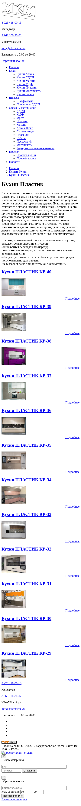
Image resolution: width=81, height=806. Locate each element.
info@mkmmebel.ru (13, 48)
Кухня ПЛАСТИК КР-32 (26, 549)
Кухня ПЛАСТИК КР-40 (26, 271)
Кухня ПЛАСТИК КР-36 (26, 410)
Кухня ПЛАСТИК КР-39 (26, 306)
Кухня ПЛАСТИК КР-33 (26, 514)
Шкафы (14, 97)
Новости (14, 161)
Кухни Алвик (25, 74)
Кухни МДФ (25, 84)
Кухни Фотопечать (29, 90)
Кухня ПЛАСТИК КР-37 (26, 375)
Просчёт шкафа (26, 158)
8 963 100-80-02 (11, 35)
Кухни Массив (26, 80)
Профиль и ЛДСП (28, 104)
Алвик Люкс (25, 128)
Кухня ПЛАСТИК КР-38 (26, 341)
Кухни (13, 70)
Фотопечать (24, 144)
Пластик (22, 121)
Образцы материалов (22, 107)
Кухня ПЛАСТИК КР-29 (26, 653)
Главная (14, 67)
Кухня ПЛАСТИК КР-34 (26, 479)
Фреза (20, 117)
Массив (21, 124)
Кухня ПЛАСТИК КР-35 (26, 445)
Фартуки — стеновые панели (35, 148)
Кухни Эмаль (25, 94)
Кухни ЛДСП (25, 77)
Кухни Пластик (27, 87)
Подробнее (72, 298)
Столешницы (25, 131)
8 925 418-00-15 (11, 22)
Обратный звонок (13, 60)
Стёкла (21, 138)
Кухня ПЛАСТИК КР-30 (26, 618)
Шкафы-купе (25, 101)
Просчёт (14, 151)
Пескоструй (24, 141)
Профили (23, 134)
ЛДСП (21, 111)
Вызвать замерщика (14, 799)
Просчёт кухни (26, 155)
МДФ (20, 114)
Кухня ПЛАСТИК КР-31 (26, 583)
